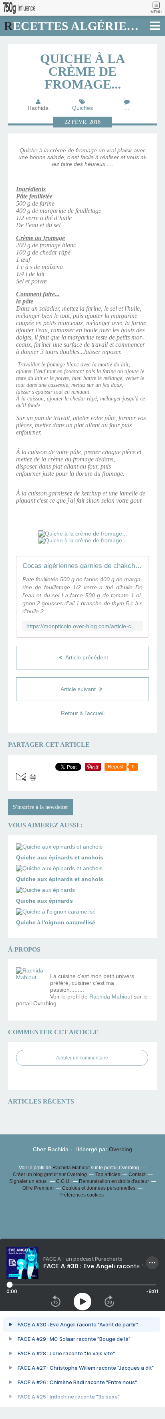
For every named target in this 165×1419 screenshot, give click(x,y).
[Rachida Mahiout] (30, 981)
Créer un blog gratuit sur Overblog (50, 1174)
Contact (137, 1174)
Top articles (107, 1174)
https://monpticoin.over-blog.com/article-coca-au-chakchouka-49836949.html (82, 626)
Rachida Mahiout (110, 996)
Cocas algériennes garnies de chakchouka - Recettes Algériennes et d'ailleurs (82, 565)
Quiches (82, 108)
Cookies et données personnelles (98, 1188)
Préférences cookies (81, 1195)
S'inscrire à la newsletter (40, 807)
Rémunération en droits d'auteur (114, 1181)
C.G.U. (63, 1181)
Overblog (120, 1149)
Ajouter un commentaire (82, 1058)
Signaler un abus (28, 1181)
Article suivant (78, 689)
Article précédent (86, 657)
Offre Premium (38, 1188)
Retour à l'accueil (83, 713)
